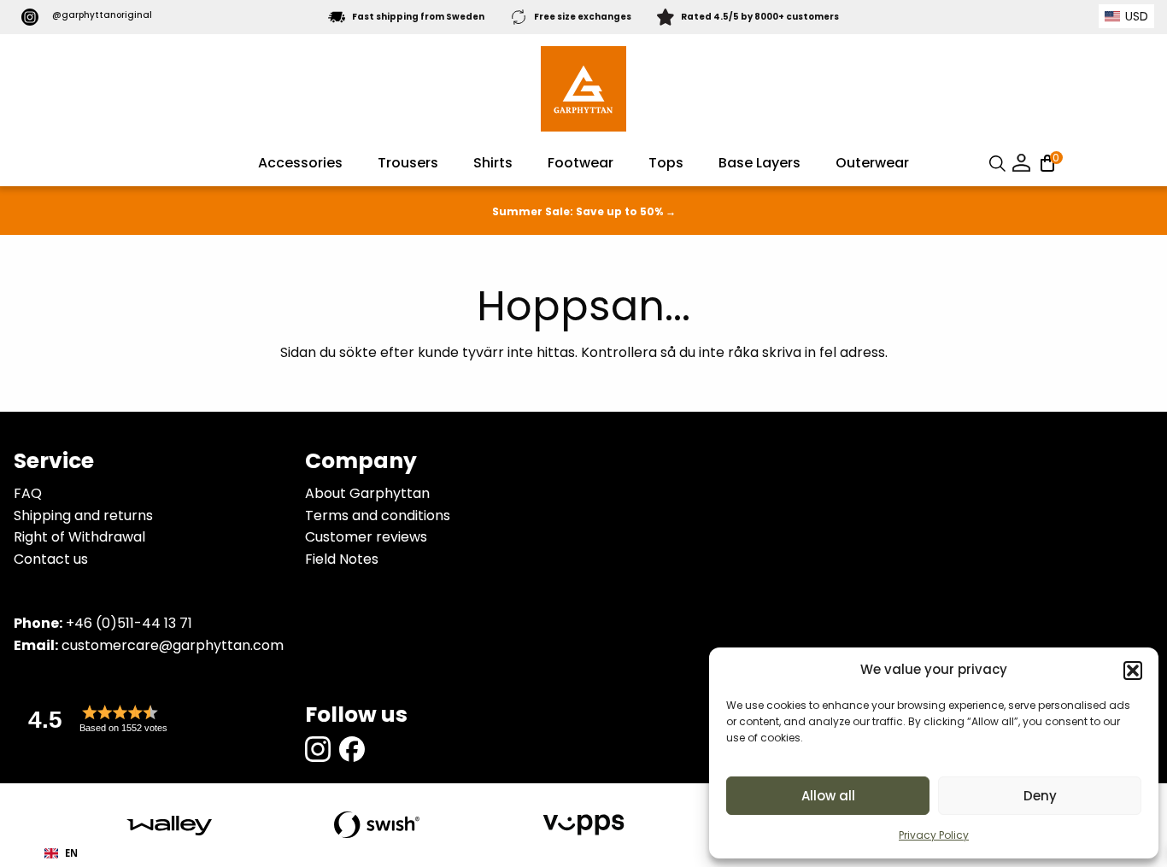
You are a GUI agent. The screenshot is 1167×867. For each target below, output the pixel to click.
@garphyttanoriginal (102, 15)
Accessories (300, 163)
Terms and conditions (377, 515)
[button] (1132, 670)
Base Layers (759, 163)
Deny (1040, 796)
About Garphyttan (367, 493)
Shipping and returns (83, 515)
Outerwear (872, 163)
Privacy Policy (934, 835)
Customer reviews (366, 537)
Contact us (51, 559)
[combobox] (61, 853)
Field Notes (341, 559)
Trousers (408, 163)
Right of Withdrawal (79, 537)
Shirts (493, 163)
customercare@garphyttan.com (173, 645)
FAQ (28, 493)
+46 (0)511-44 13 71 (129, 623)
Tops (665, 163)
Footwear (580, 163)
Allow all (828, 796)
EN (71, 852)
